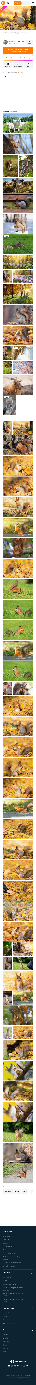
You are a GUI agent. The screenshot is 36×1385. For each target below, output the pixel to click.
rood (25, 1345)
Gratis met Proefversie (18, 50)
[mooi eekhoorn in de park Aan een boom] (10, 168)
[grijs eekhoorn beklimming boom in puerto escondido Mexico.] (10, 191)
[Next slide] (28, 1345)
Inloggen (26, 3)
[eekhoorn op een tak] (17, 228)
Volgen (29, 43)
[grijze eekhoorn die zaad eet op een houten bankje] (9, 473)
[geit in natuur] (17, 453)
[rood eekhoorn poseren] (7, 421)
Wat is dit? (20, 72)
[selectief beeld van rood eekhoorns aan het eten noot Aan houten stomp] (17, 146)
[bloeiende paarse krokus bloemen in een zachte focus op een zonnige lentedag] (13, 316)
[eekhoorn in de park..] (17, 630)
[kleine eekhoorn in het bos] (13, 407)
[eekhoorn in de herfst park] (7, 301)
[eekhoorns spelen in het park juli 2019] (17, 269)
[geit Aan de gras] (17, 125)
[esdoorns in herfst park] (17, 333)
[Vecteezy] (3, 3)
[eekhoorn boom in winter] (17, 354)
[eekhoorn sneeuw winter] (17, 249)
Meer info (7, 79)
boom (17, 1345)
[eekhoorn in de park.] (17, 692)
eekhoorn (8, 1345)
